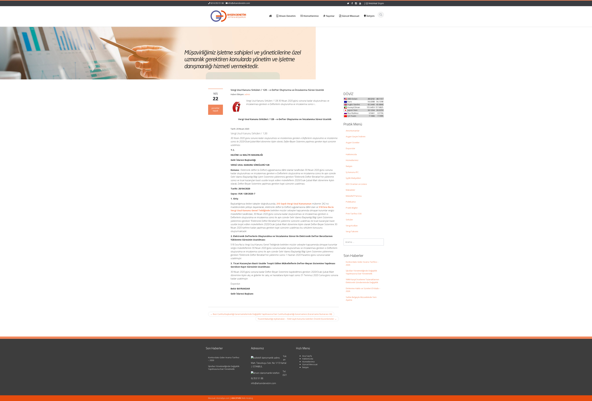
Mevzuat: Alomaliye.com (218, 398)
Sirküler (349, 219)
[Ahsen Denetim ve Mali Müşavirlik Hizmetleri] (228, 15)
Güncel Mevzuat (309, 364)
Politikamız (351, 201)
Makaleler (350, 189)
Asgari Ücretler (353, 142)
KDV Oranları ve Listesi (356, 184)
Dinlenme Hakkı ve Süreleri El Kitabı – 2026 (363, 290)
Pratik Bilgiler (352, 207)
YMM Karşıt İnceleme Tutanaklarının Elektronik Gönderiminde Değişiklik (362, 281)
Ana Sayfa (307, 356)
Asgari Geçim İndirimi (355, 136)
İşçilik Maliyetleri (353, 178)
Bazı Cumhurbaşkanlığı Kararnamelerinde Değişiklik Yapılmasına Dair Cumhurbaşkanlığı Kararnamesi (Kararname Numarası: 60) (271, 314)
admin (247, 94)
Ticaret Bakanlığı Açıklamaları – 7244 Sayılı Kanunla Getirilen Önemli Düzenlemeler (297, 318)
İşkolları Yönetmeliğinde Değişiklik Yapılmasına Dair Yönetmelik (361, 272)
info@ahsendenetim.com (239, 3)
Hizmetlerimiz (352, 160)
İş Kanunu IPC (352, 172)
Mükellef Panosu (354, 195)
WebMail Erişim (376, 3)
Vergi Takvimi (352, 231)
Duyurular (350, 148)
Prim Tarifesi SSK (354, 213)
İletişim (349, 166)
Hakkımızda (351, 154)
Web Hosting (247, 398)
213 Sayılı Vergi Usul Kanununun (293, 203)
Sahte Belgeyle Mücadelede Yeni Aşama (361, 298)
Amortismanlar (353, 130)
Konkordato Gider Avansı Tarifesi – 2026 (362, 263)
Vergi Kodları (352, 225)
